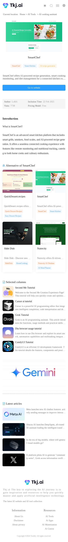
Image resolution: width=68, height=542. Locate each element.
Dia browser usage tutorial (28, 328)
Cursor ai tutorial (23, 301)
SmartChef (16, 66)
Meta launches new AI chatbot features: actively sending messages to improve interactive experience (45, 411)
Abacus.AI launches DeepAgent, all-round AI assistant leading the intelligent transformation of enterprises (45, 426)
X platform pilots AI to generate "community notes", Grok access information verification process (45, 457)
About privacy (18, 524)
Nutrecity (41, 248)
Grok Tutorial (22, 315)
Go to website (34, 88)
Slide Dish (9, 248)
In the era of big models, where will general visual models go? (45, 441)
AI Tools (49, 516)
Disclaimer (18, 520)
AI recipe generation (47, 66)
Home (22, 14)
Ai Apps (49, 520)
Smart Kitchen (30, 66)
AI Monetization (49, 524)
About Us (18, 516)
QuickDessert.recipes (14, 196)
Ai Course (49, 529)
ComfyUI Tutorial (24, 342)
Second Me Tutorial (25, 287)
